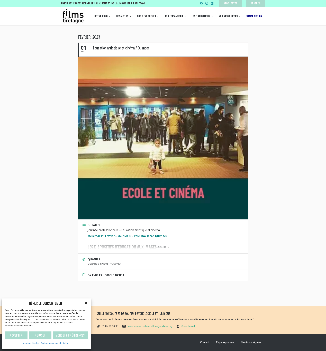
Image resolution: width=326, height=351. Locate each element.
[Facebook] (201, 3)
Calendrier (95, 275)
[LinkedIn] (212, 3)
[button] (86, 303)
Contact (204, 342)
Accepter (16, 335)
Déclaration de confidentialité (54, 343)
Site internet (188, 326)
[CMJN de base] (73, 16)
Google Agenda (114, 275)
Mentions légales (31, 343)
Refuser (40, 335)
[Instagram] (207, 3)
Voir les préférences (70, 335)
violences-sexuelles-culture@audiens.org (150, 326)
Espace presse (225, 342)
